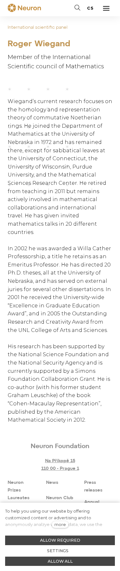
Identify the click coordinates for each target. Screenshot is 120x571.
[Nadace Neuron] (24, 8)
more (60, 524)
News (52, 483)
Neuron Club (59, 498)
